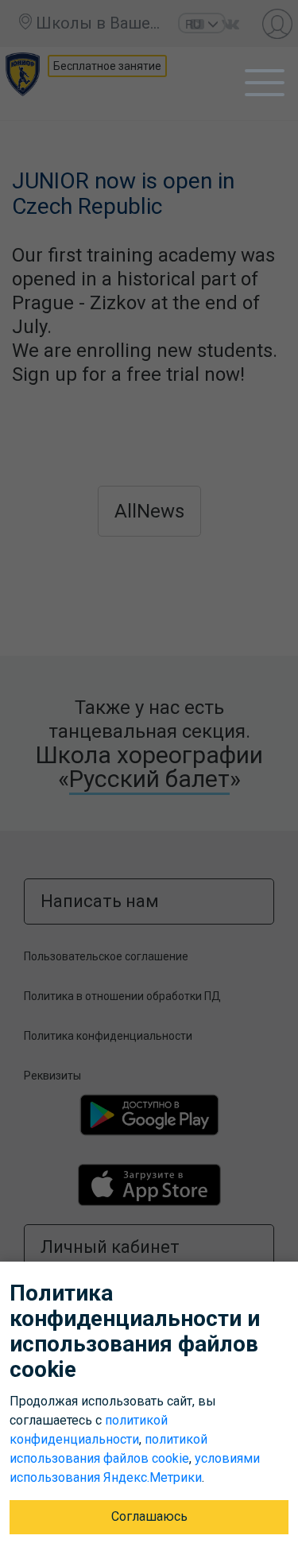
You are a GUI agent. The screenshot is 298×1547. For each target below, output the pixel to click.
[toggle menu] (264, 83)
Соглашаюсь (149, 1516)
